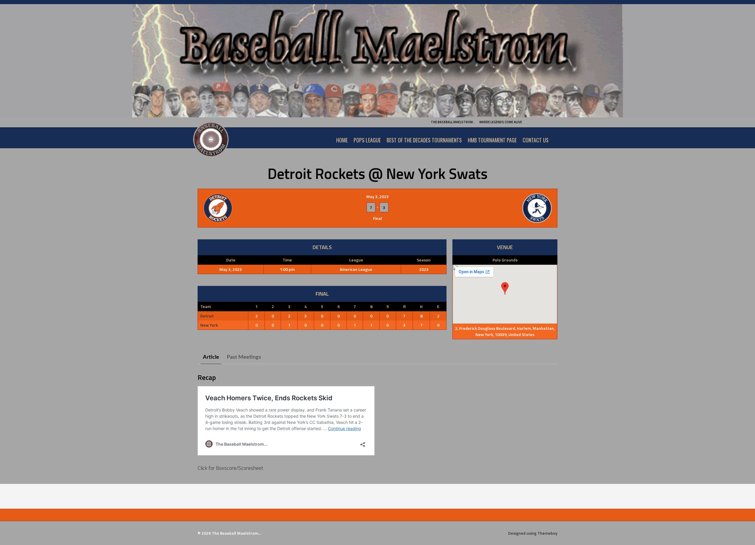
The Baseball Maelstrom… (453, 122)
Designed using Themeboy (532, 533)
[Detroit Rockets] (261, 208)
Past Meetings (244, 357)
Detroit (207, 316)
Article (211, 357)
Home (342, 140)
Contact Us (536, 140)
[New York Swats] (493, 208)
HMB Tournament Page (492, 140)
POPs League (367, 140)
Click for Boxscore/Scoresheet (230, 468)
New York (209, 325)
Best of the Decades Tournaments (424, 140)
